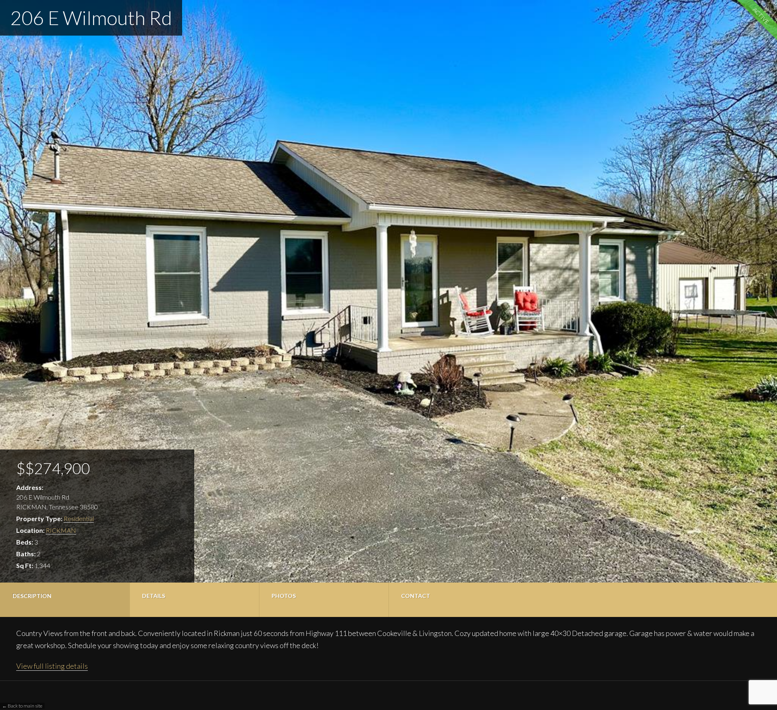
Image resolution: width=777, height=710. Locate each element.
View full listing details (52, 665)
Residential (79, 518)
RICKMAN (61, 530)
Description (32, 595)
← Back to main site (22, 706)
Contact (415, 595)
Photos (284, 595)
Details (153, 595)
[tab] (65, 600)
